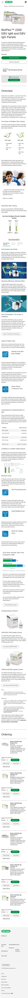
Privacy (2, 990)
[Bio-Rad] (5, 931)
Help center (4, 955)
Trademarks (4, 976)
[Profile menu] (21, 2)
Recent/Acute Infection (6, 244)
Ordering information (14, 57)
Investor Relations (17, 950)
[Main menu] (2, 2)
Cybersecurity (4, 982)
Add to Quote (6, 763)
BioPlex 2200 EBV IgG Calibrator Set (16, 865)
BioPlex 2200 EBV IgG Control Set (16, 895)
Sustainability (12, 944)
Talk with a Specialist (14, 62)
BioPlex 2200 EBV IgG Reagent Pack (16, 834)
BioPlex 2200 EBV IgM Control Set (16, 804)
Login (2, 757)
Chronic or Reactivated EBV (20, 244)
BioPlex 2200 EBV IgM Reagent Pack (16, 742)
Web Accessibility (5, 984)
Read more (4, 54)
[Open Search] (18, 2)
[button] (2, 6)
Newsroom (11, 947)
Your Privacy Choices (6, 993)
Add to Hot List (6, 766)
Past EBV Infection (13, 244)
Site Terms (3, 979)
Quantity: (3, 759)
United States (6, 965)
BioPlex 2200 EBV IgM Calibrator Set (16, 773)
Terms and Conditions (6, 987)
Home (2, 973)
